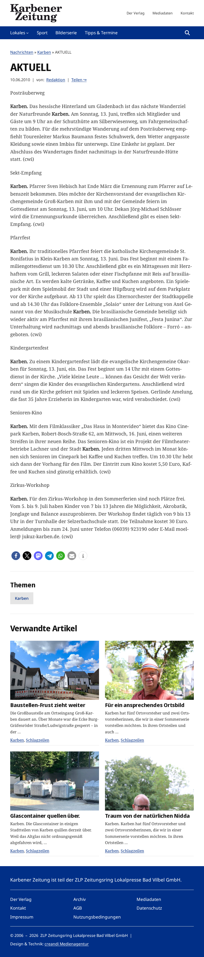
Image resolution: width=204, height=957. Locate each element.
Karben (44, 52)
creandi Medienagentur (67, 944)
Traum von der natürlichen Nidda (147, 816)
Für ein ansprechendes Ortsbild (144, 705)
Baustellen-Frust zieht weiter (47, 705)
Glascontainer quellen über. (45, 816)
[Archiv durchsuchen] (187, 32)
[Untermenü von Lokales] (27, 33)
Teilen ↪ (79, 79)
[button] (15, 555)
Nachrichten (21, 52)
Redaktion (55, 79)
